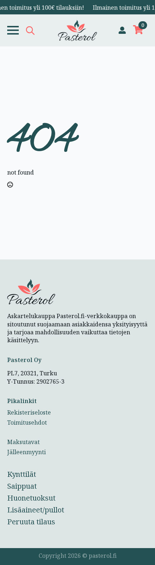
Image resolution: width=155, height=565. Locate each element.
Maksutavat (23, 442)
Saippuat (22, 486)
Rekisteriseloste (29, 412)
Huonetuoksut (31, 498)
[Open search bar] (30, 30)
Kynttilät (21, 474)
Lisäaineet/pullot (35, 510)
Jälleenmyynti (26, 452)
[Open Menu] (13, 30)
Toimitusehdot (27, 422)
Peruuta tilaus (31, 521)
